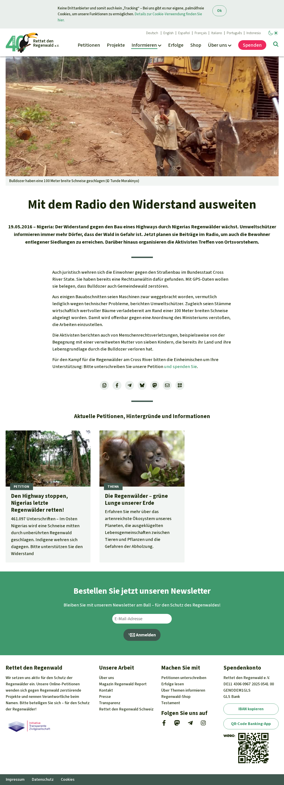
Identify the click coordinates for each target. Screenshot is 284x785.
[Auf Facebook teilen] (116, 385)
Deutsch (152, 33)
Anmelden (145, 635)
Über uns (106, 677)
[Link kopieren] (104, 385)
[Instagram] (203, 724)
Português (234, 33)
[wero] (229, 736)
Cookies (68, 779)
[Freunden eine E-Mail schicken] (167, 385)
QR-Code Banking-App (251, 723)
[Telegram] (190, 724)
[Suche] (276, 45)
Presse (105, 696)
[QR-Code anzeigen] (179, 385)
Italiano (216, 33)
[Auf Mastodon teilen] (154, 385)
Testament (170, 703)
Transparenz (109, 703)
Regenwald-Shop (176, 696)
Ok (219, 10)
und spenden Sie (180, 367)
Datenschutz (43, 779)
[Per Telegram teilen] (129, 385)
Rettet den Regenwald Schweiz (126, 709)
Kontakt (106, 690)
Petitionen (183, 677)
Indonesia (254, 33)
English (168, 33)
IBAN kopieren (251, 709)
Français (201, 33)
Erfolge (172, 684)
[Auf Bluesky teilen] (142, 385)
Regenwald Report (123, 684)
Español (184, 33)
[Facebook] (164, 724)
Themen (183, 690)
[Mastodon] (177, 724)
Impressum (15, 779)
